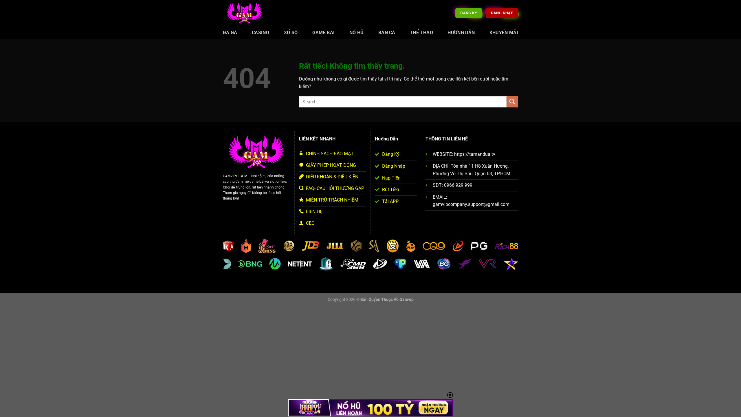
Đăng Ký (390, 154)
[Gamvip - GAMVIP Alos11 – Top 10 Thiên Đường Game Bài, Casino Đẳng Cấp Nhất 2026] (244, 13)
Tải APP (390, 201)
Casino (260, 32)
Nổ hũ (356, 32)
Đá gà (230, 32)
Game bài (323, 32)
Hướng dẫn (461, 32)
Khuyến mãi (503, 32)
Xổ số (291, 32)
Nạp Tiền (391, 178)
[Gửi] (512, 101)
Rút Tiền (390, 189)
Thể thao (421, 32)
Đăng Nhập (393, 166)
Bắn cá (386, 32)
